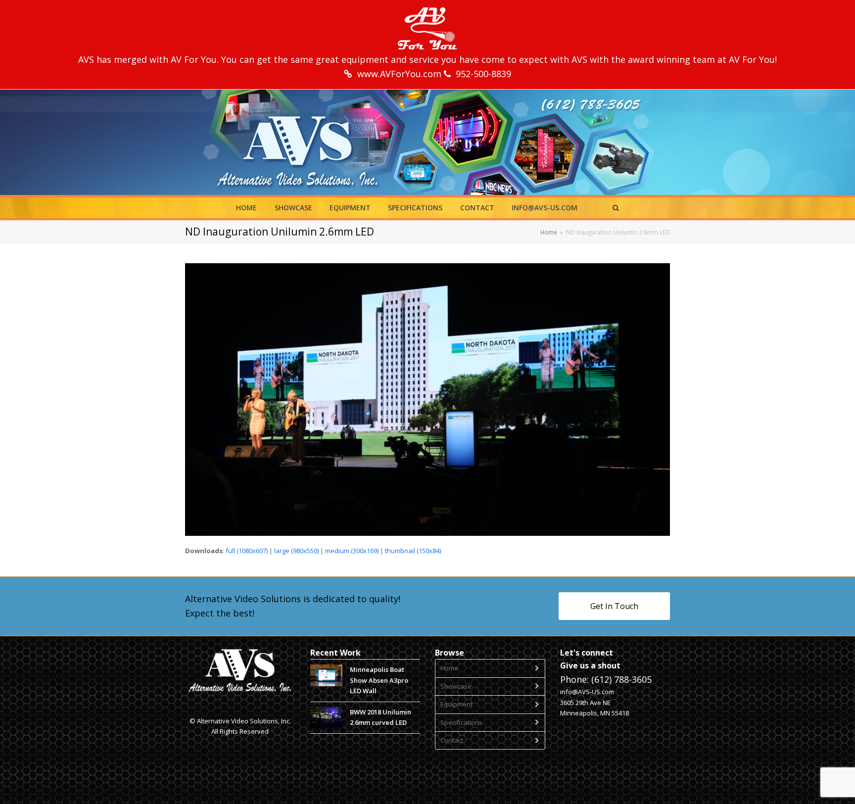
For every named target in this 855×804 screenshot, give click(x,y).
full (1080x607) (247, 550)
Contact (451, 740)
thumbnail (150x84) (413, 550)
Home (449, 667)
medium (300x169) (352, 550)
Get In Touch (614, 606)
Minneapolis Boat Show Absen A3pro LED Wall (379, 680)
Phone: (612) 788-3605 (606, 679)
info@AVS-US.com (587, 691)
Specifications (461, 722)
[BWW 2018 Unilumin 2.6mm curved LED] (326, 717)
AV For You (194, 59)
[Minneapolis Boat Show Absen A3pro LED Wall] (326, 675)
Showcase (456, 686)
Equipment (456, 704)
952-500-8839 (483, 74)
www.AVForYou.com (400, 74)
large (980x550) (296, 550)
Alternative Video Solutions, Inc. (244, 720)
